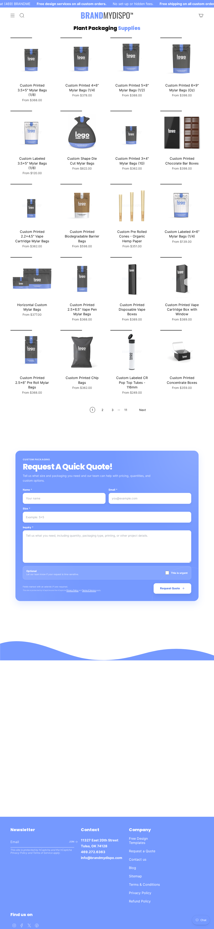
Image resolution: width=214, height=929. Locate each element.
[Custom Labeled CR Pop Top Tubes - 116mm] (132, 351)
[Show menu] (12, 15)
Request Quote (170, 588)
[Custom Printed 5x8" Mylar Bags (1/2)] (132, 59)
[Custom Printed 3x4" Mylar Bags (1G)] (132, 132)
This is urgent (179, 572)
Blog (132, 868)
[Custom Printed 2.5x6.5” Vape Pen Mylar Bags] (82, 278)
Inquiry (28, 527)
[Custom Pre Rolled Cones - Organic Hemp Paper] (132, 205)
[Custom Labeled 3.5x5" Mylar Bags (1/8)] (32, 132)
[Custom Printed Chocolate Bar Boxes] (182, 132)
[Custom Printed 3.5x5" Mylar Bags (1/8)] (32, 59)
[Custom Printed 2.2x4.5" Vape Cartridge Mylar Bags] (32, 205)
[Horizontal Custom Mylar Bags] (32, 278)
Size (26, 508)
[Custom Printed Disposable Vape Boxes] (132, 278)
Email (113, 489)
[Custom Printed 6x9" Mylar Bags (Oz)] (182, 59)
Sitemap (135, 876)
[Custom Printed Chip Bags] (82, 351)
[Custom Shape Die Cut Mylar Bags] (82, 132)
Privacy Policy (72, 590)
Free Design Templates (138, 840)
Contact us (137, 859)
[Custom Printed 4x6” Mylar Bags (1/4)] (82, 59)
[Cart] (201, 15)
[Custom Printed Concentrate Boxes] (182, 351)
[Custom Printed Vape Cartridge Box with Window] (182, 278)
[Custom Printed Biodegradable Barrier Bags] (82, 205)
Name (27, 489)
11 (125, 410)
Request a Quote (142, 851)
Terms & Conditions (144, 884)
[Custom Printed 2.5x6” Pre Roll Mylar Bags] (32, 351)
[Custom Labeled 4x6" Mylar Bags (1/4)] (182, 205)
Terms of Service (89, 590)
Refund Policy (140, 901)
